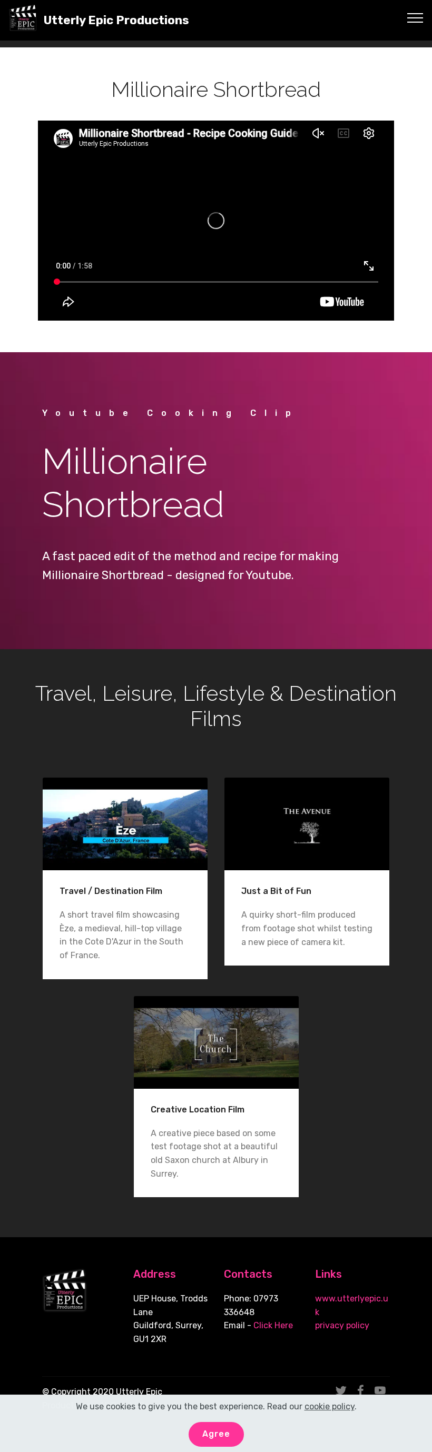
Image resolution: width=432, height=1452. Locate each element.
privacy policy (342, 1325)
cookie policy (330, 1406)
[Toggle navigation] (415, 17)
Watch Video (125, 824)
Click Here (273, 1325)
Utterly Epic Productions (116, 20)
